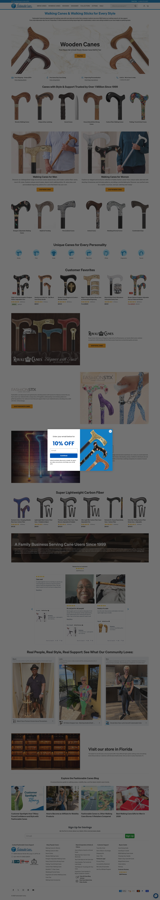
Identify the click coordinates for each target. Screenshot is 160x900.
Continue (63, 456)
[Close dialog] (110, 431)
